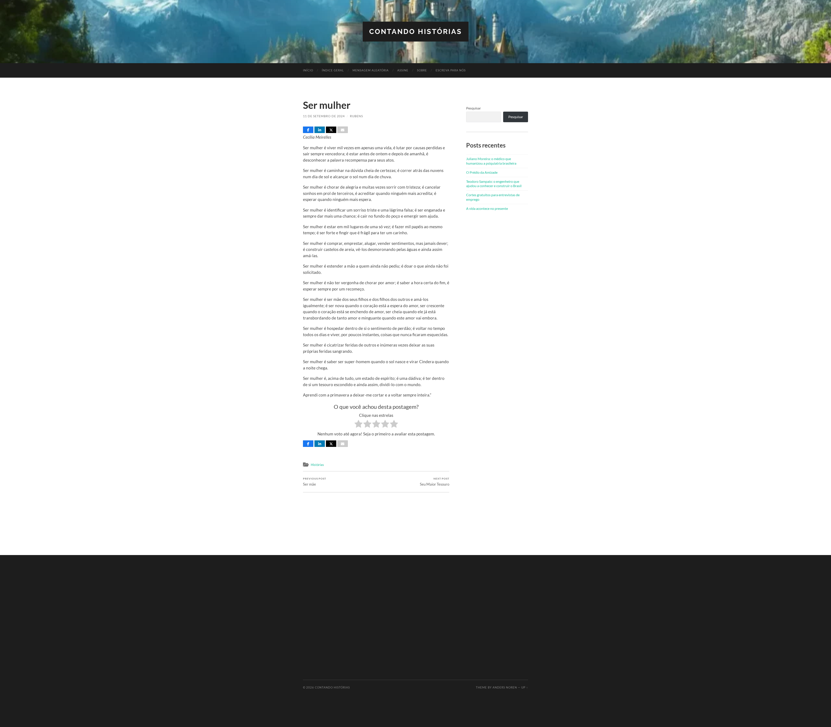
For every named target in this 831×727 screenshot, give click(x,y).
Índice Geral (333, 70)
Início (308, 70)
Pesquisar (473, 108)
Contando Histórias (415, 31)
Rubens (356, 116)
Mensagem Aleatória (371, 70)
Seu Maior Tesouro (434, 481)
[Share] (308, 130)
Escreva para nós (451, 70)
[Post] (331, 130)
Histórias (317, 465)
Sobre (422, 70)
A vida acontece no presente (487, 208)
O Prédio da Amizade (482, 172)
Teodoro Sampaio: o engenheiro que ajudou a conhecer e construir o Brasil (494, 183)
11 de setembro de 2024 (324, 116)
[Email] (343, 130)
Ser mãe (314, 481)
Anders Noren (505, 687)
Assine (402, 70)
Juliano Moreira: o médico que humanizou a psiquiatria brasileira (491, 161)
